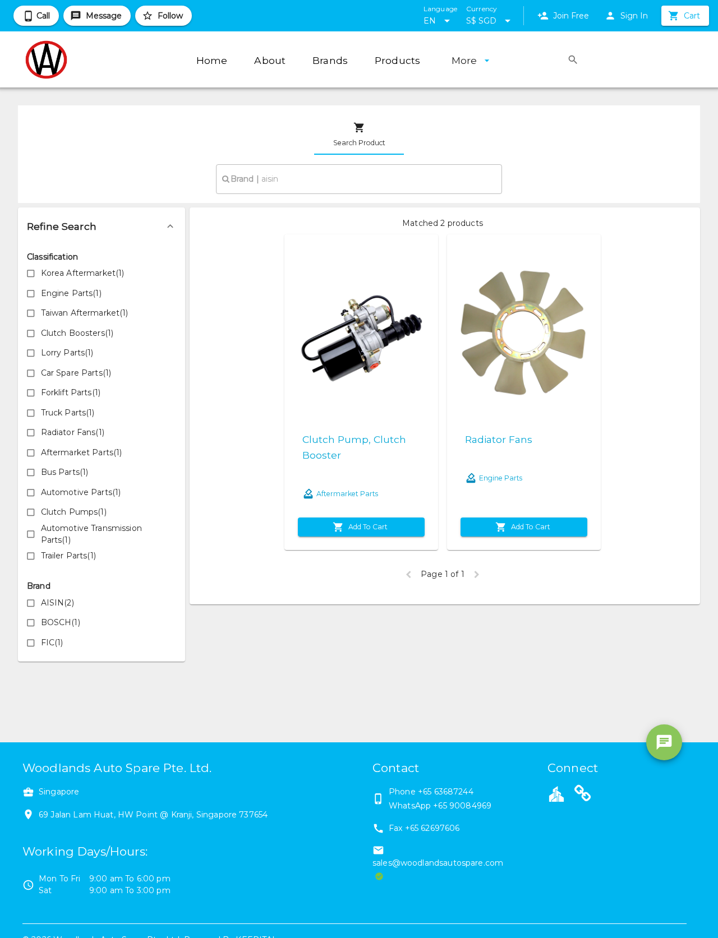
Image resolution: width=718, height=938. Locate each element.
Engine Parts (500, 478)
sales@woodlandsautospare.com (437, 863)
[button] (101, 226)
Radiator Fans (498, 439)
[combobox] (359, 179)
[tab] (359, 134)
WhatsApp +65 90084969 (440, 806)
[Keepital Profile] (556, 793)
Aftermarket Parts (347, 493)
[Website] (582, 795)
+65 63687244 (445, 792)
